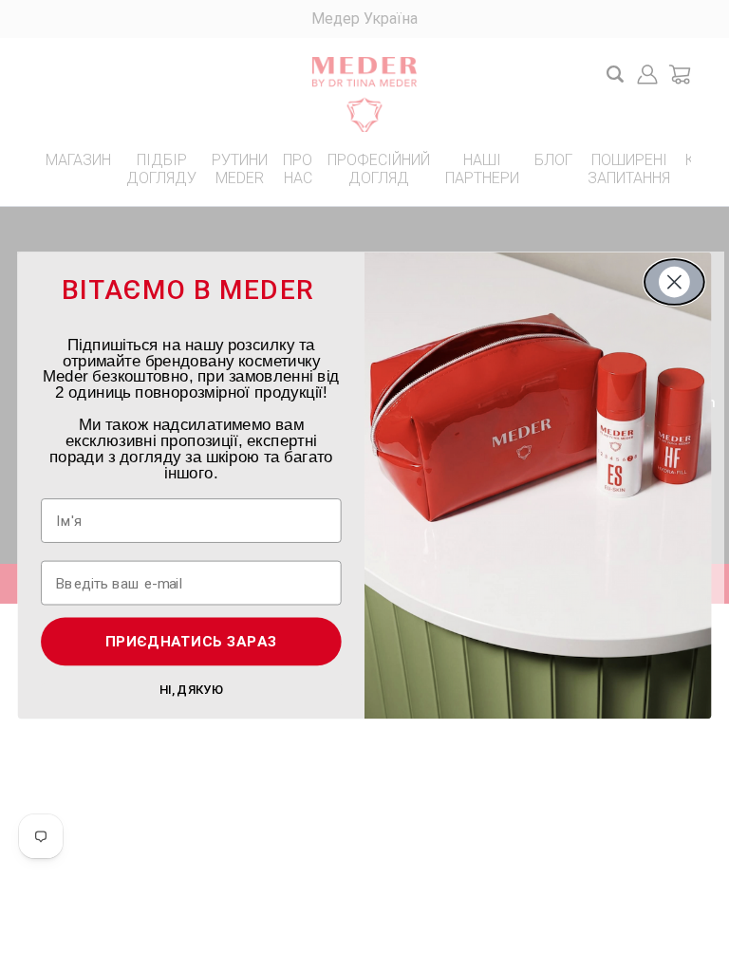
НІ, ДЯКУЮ (191, 688)
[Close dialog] (674, 282)
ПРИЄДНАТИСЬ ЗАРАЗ (191, 641)
